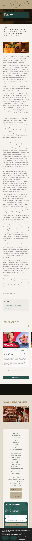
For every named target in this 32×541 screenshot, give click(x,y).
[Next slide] (27, 370)
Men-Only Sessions (16, 485)
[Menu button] (26, 14)
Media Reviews (8, 305)
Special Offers (16, 463)
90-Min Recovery (15, 496)
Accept (5, 538)
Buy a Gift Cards (16, 464)
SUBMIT (16, 524)
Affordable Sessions (16, 471)
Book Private (14, 493)
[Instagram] (9, 414)
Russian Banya (17, 305)
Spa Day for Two (16, 473)
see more (15, 377)
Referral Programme (16, 461)
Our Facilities (16, 457)
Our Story (16, 433)
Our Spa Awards (16, 437)
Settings (22, 538)
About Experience (16, 455)
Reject (13, 538)
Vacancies (16, 442)
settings (18, 534)
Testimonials (8, 308)
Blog (16, 439)
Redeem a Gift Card (16, 466)
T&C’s (16, 444)
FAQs (16, 440)
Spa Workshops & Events (16, 470)
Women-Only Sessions (16, 483)
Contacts (16, 446)
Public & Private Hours (16, 481)
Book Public (14, 489)
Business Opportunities (16, 449)
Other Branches (16, 448)
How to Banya (16, 435)
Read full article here (9, 293)
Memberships (16, 459)
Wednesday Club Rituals (16, 468)
